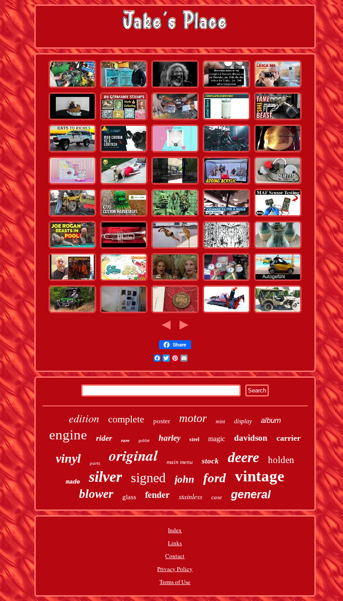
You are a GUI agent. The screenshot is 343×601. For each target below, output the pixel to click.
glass (129, 497)
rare (125, 440)
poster (161, 421)
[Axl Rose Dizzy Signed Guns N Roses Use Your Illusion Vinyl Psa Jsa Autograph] (72, 280)
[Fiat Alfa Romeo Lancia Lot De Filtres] (226, 216)
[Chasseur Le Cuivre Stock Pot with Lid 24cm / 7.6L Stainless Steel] (124, 183)
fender (157, 494)
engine (68, 434)
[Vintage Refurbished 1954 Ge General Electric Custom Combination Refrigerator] (124, 87)
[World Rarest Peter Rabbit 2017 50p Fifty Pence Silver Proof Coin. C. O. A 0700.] (175, 312)
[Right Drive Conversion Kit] (124, 151)
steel (194, 439)
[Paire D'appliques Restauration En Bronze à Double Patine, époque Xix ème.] (175, 280)
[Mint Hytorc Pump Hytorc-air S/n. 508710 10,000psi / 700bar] (278, 119)
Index (175, 530)
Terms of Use (174, 582)
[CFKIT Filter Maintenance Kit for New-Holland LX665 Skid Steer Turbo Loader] (72, 216)
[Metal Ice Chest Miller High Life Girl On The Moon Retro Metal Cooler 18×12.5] (226, 119)
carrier (288, 438)
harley (169, 437)
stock (210, 461)
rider (104, 438)
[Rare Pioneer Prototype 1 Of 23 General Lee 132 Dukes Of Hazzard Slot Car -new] (226, 151)
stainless (190, 496)
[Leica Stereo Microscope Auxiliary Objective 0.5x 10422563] (278, 87)
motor (193, 418)
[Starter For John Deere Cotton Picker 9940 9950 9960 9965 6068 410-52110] (124, 216)
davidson (251, 437)
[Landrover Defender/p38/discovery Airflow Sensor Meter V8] (278, 216)
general (251, 494)
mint (220, 421)
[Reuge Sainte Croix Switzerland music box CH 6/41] (278, 151)
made (73, 481)
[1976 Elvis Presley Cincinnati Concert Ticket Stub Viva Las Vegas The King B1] (175, 183)
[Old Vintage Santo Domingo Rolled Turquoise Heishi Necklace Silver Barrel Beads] (175, 151)
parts (95, 463)
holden (281, 460)
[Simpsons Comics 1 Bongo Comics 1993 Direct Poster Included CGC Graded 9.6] (175, 216)
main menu (180, 462)
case (216, 497)
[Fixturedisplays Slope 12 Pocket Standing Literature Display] (226, 183)
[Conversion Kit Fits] (278, 183)
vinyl (68, 458)
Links (175, 543)
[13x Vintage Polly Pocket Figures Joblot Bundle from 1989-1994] (72, 183)
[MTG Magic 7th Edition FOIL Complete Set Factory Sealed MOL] (175, 119)
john (184, 479)
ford (214, 478)
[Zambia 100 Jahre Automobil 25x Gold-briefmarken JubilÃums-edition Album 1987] (124, 119)
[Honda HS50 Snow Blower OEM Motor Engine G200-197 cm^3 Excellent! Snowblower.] (226, 312)
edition (84, 418)
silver (105, 476)
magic (216, 438)
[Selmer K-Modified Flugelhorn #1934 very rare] (124, 248)
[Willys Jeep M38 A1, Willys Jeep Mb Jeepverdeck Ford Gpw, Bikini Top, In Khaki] (278, 312)
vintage (259, 476)
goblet (144, 440)
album (271, 420)
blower (96, 494)
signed (148, 477)
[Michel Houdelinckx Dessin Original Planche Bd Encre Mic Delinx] (226, 248)
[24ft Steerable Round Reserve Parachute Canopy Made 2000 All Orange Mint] (124, 280)
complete (126, 419)
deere (243, 457)
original (133, 455)
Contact (174, 556)
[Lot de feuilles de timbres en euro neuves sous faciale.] (124, 312)
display (243, 421)
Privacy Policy (174, 569)
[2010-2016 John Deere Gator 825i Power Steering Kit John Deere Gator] (72, 87)
